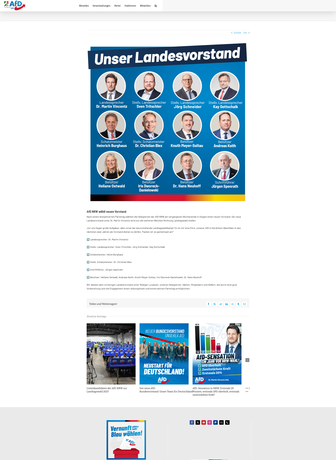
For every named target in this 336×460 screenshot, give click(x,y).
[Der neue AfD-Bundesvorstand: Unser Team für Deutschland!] (168, 324)
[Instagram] (209, 425)
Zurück (237, 32)
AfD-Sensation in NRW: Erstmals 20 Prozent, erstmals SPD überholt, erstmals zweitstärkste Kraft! (223, 394)
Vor (245, 32)
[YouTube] (203, 425)
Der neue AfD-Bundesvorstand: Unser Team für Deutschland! (169, 393)
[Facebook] (192, 425)
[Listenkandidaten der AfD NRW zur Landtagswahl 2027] (112, 324)
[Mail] (221, 425)
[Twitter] (198, 425)
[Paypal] (215, 425)
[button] (156, 6)
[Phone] (227, 425)
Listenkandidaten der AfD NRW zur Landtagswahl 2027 (107, 393)
